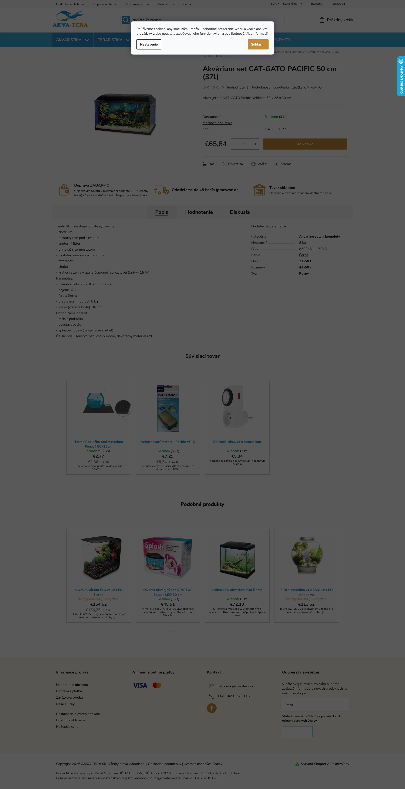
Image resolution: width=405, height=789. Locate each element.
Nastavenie (149, 44)
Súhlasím (258, 44)
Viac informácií (257, 33)
